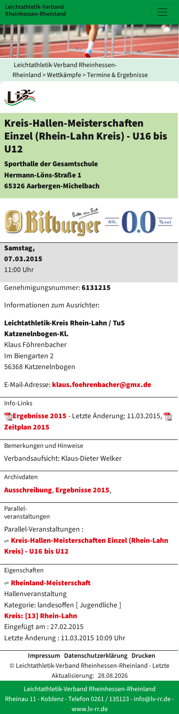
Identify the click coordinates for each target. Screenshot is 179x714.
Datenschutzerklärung (95, 655)
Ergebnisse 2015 (39, 416)
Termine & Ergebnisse (117, 75)
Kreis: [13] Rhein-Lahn (40, 616)
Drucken (143, 655)
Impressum (44, 655)
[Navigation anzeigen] (162, 12)
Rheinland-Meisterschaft (50, 583)
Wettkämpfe (64, 75)
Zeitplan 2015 (27, 427)
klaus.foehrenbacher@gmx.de (101, 384)
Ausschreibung (28, 490)
